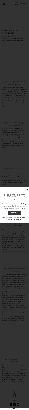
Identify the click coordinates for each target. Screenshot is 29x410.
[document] (14, 205)
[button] (26, 189)
